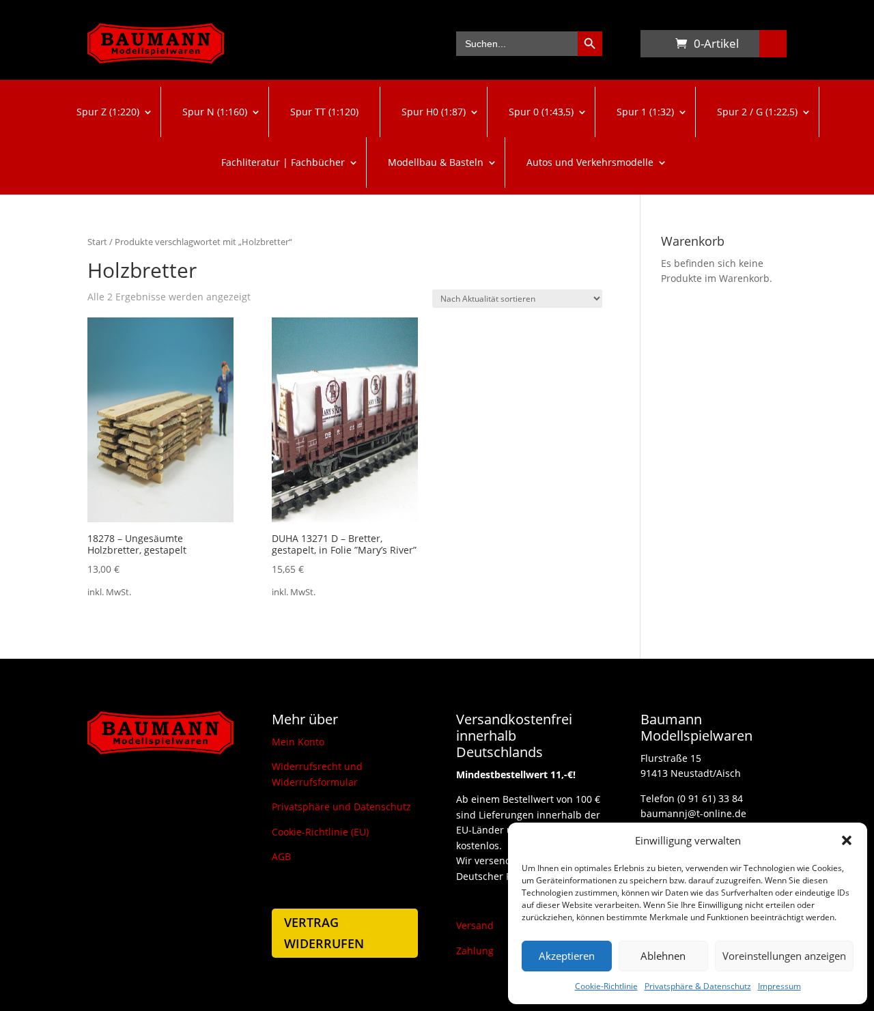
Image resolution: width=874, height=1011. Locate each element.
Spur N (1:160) (214, 111)
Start (97, 242)
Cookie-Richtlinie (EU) (320, 831)
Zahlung (475, 950)
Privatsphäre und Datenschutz (341, 806)
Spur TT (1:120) (324, 111)
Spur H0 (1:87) (433, 111)
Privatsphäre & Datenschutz (698, 986)
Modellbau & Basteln (435, 162)
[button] (847, 840)
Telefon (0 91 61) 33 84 (691, 798)
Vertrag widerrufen (324, 933)
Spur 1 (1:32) (645, 111)
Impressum (779, 986)
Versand (475, 925)
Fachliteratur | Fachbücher (283, 162)
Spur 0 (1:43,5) (541, 111)
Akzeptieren (567, 956)
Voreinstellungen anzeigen (784, 956)
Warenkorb (654, 46)
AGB (281, 856)
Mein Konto (298, 741)
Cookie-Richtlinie (606, 986)
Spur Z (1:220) (107, 111)
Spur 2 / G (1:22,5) (757, 111)
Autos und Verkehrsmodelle (589, 162)
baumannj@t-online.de (693, 813)
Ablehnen (663, 956)
